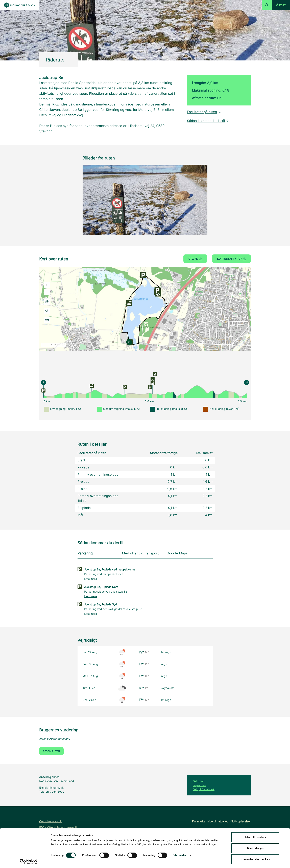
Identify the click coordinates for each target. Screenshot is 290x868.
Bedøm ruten (51, 751)
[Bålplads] (155, 374)
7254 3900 (57, 791)
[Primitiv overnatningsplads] (92, 385)
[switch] (104, 855)
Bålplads (84, 508)
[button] (281, 5)
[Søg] (267, 5)
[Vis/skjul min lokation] (47, 311)
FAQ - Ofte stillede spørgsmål (58, 827)
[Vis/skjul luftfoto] (47, 301)
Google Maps (177, 553)
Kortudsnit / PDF (230, 258)
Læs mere (90, 578)
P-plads (83, 467)
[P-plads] (43, 390)
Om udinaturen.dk (50, 821)
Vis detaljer (180, 855)
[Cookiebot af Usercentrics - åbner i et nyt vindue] (28, 861)
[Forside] (19, 5)
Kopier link (199, 785)
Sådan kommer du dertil (206, 121)
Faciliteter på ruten (202, 112)
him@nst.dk (56, 787)
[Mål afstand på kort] (47, 320)
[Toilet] (153, 378)
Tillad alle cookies (255, 837)
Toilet (82, 501)
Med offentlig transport (140, 553)
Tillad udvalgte (255, 848)
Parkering (85, 553)
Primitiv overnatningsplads (98, 474)
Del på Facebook (203, 789)
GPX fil (193, 258)
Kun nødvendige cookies (255, 859)
